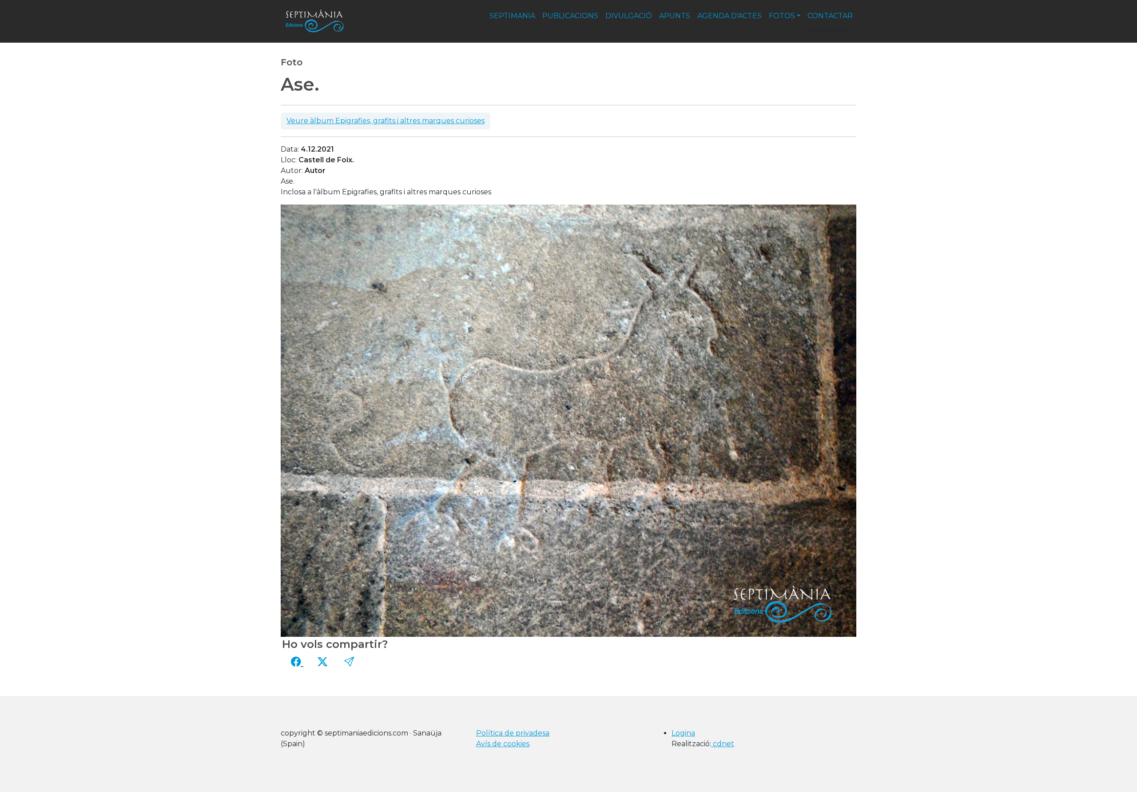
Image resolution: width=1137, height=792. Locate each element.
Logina (683, 733)
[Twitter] (322, 661)
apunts (674, 16)
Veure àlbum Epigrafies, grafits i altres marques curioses (385, 121)
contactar (830, 16)
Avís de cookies (502, 744)
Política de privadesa (512, 733)
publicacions (570, 16)
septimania (512, 16)
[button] (349, 661)
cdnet (722, 744)
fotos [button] (782, 16)
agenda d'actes (729, 16)
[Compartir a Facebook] (297, 661)
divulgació (628, 16)
